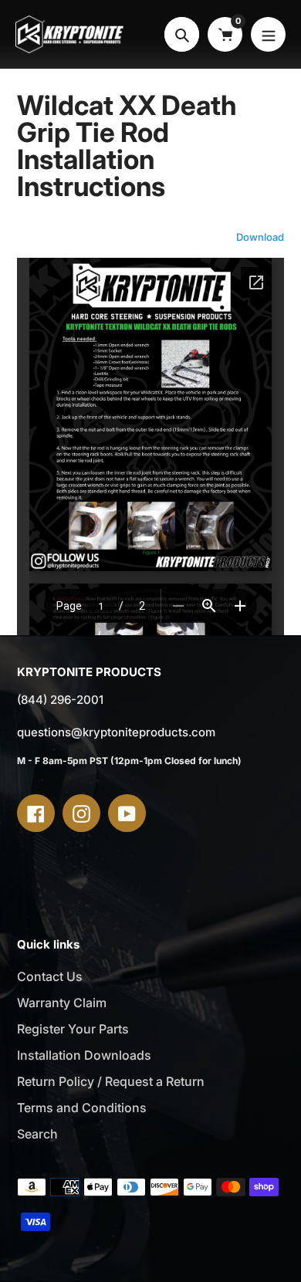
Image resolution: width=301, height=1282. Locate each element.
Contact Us (50, 976)
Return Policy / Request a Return (111, 1081)
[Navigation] (268, 34)
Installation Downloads (84, 1055)
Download (260, 237)
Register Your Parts (73, 1029)
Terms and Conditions (82, 1107)
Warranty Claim (62, 1002)
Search (37, 1134)
